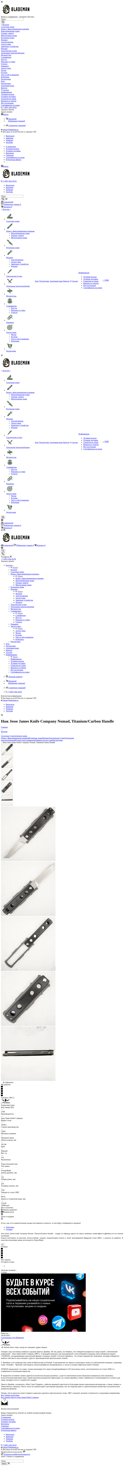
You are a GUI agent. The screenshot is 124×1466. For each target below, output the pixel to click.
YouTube (9, 142)
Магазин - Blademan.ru (10, 1459)
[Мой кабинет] (2, 520)
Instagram (9, 138)
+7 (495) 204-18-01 (9, 107)
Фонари (19, 594)
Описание (10, 1227)
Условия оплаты (7, 1419)
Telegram (9, 140)
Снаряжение (21, 615)
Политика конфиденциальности (17, 1454)
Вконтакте (10, 136)
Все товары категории (10, 1395)
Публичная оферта (8, 1430)
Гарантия (5, 1426)
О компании (6, 1417)
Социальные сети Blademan (12, 1338)
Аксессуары (20, 631)
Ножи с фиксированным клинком (29, 578)
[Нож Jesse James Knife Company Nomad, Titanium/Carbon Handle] (28, 860)
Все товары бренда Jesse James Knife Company (20, 1397)
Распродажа (58, 740)
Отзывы (9, 1229)
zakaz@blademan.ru (10, 130)
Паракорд (39, 740)
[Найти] (3, 22)
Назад (15, 567)
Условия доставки (8, 1422)
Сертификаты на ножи (10, 1428)
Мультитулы (20, 740)
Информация (16, 659)
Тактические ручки (57, 738)
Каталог (14, 570)
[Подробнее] (1, 1340)
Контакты (5, 1424)
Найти (4, 1464)
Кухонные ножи (35, 738)
